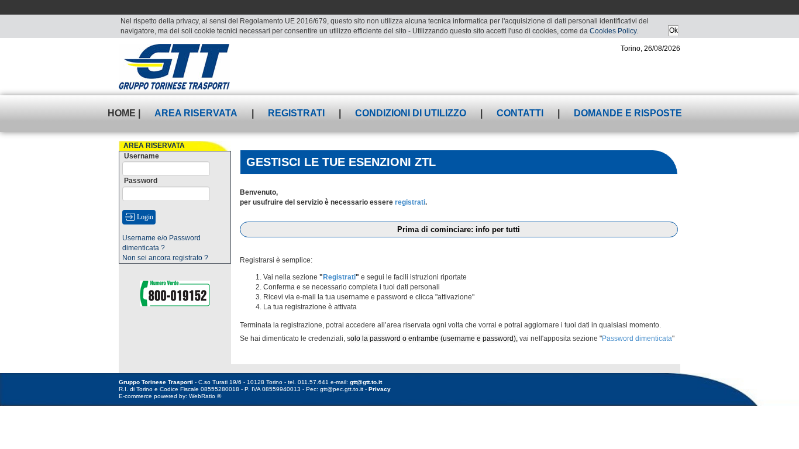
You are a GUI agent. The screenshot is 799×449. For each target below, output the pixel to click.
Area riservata (195, 113)
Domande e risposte (628, 113)
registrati (410, 202)
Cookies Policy (613, 31)
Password (140, 181)
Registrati (296, 113)
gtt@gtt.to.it (366, 382)
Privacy (379, 389)
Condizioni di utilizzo (410, 113)
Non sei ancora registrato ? (165, 258)
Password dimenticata (637, 338)
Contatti (520, 113)
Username (141, 156)
